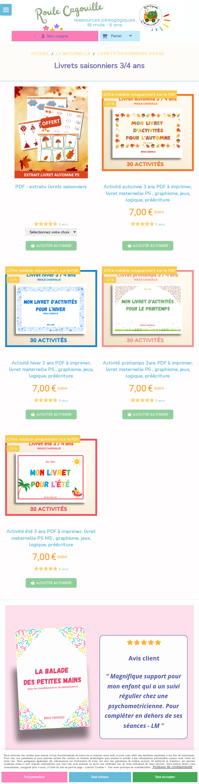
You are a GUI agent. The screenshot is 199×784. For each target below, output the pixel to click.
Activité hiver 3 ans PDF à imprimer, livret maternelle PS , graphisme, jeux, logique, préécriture (51, 369)
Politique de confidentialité (172, 767)
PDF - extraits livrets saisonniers (51, 187)
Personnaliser (34, 777)
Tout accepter (165, 777)
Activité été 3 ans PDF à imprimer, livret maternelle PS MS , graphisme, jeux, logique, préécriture (51, 538)
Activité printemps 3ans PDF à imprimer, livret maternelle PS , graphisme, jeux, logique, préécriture (148, 369)
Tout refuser (100, 777)
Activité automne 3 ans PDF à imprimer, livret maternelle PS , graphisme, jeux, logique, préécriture (148, 193)
